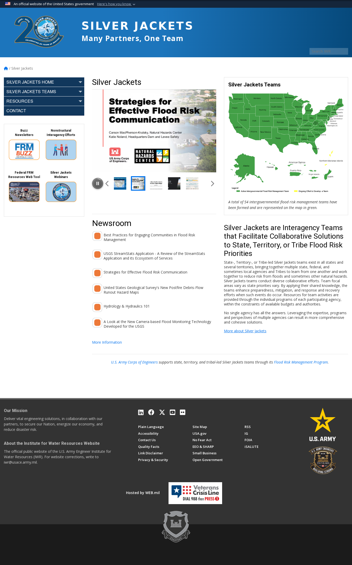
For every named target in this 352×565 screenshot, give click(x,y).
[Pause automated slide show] (97, 183)
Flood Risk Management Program (301, 362)
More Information (107, 342)
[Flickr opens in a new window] (182, 412)
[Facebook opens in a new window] (151, 412)
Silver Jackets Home (30, 82)
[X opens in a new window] (162, 412)
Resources (19, 101)
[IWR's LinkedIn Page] (141, 412)
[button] (116, 4)
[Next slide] (212, 183)
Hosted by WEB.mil (143, 492)
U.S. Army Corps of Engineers (134, 362)
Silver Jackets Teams (31, 91)
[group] (154, 130)
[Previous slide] (107, 183)
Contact (16, 111)
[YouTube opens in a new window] (172, 412)
